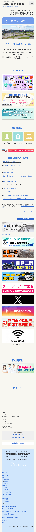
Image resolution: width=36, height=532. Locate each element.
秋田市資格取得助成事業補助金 (10, 517)
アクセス (6, 487)
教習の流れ (6, 479)
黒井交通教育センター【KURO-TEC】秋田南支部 (14, 511)
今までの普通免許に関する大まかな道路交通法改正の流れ (18, 195)
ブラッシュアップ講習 (7, 508)
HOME (4, 470)
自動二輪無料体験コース (8, 492)
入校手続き (5, 475)
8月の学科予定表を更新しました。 (12, 165)
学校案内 (4, 486)
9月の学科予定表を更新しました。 (12, 162)
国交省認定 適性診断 (9, 515)
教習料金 (6, 483)
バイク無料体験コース (9, 192)
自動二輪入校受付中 (7, 494)
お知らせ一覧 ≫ (29, 211)
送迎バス (6, 489)
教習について (5, 478)
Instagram (6, 501)
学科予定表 (6, 500)
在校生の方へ (5, 498)
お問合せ (4, 522)
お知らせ (4, 472)
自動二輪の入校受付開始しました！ (12, 188)
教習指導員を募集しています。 (11, 181)
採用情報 (4, 520)
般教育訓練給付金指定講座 (9, 506)
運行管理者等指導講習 (9, 513)
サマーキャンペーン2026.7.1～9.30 (12, 169)
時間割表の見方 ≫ (7, 234)
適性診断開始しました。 (9, 172)
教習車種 (6, 481)
